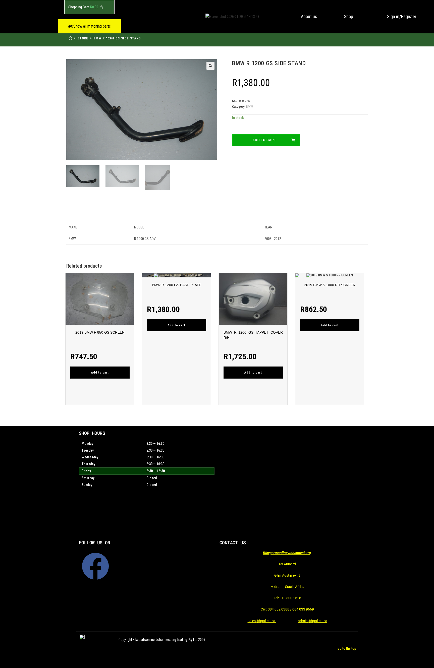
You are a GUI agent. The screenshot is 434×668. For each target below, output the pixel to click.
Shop (348, 16)
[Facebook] (95, 566)
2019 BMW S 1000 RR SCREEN (329, 285)
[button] (89, 26)
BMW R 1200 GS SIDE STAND (117, 38)
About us (309, 16)
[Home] (70, 38)
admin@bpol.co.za (312, 621)
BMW (249, 106)
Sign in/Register (401, 16)
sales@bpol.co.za (262, 621)
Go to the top (347, 648)
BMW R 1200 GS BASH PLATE (176, 285)
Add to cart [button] (100, 372)
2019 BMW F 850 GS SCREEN (100, 332)
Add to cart (264, 140)
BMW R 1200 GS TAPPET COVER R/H (253, 335)
